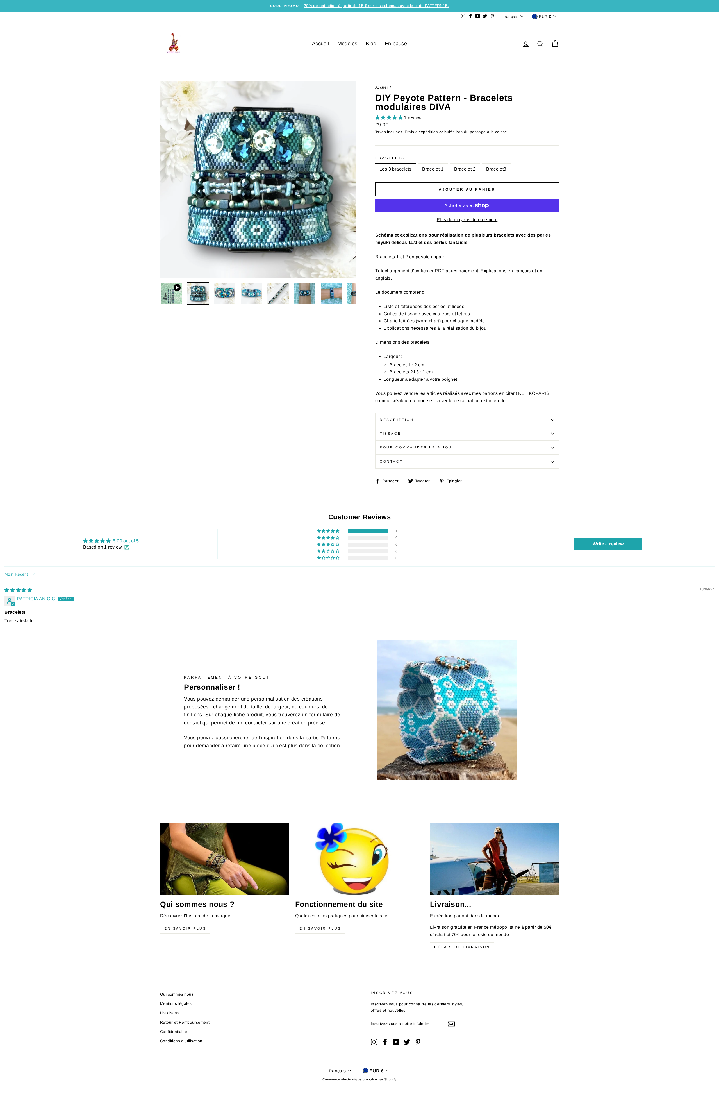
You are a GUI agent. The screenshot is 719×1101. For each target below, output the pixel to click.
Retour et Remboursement (185, 1022)
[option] (359, 6)
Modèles (348, 43)
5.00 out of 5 (126, 540)
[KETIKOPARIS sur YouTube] (396, 1042)
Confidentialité (173, 1032)
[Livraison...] (494, 859)
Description (397, 420)
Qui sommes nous (177, 994)
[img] (18, 590)
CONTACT (391, 461)
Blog (371, 43)
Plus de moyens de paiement (467, 219)
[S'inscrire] (451, 1024)
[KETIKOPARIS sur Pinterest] (418, 1042)
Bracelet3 (496, 169)
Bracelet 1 (432, 169)
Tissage (390, 434)
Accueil (320, 43)
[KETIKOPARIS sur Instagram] (374, 1042)
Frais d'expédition (421, 132)
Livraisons (169, 1013)
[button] (389, 117)
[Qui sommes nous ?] (224, 859)
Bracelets (389, 158)
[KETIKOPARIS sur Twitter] (407, 1042)
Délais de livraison (462, 947)
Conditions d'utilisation (181, 1041)
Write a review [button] (608, 544)
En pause (396, 43)
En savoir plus (185, 928)
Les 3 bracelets (395, 169)
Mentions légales (176, 1004)
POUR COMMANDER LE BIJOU (416, 447)
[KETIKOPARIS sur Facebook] (385, 1042)
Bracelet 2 (464, 169)
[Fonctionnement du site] (359, 859)
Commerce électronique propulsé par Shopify (359, 1079)
